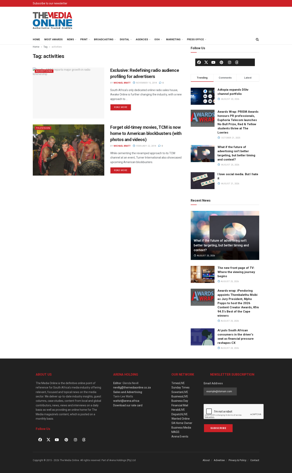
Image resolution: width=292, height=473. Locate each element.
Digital (124, 39)
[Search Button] (257, 39)
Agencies (142, 39)
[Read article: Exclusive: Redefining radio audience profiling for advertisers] (68, 92)
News (70, 39)
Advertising (44, 71)
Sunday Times (180, 387)
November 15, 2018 (146, 83)
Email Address (213, 383)
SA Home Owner (181, 423)
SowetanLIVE (179, 392)
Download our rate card (127, 405)
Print (84, 39)
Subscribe (218, 428)
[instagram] (229, 62)
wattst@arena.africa (126, 400)
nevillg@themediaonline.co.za (132, 387)
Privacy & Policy (237, 460)
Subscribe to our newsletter (50, 3)
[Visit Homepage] (53, 20)
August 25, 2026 (205, 255)
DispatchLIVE (179, 414)
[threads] (237, 62)
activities (57, 46)
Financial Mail (179, 405)
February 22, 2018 (145, 146)
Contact (254, 460)
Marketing (173, 39)
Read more (122, 106)
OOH (157, 39)
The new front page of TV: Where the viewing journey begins (236, 272)
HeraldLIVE (178, 409)
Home (36, 39)
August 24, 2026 (229, 348)
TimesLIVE (178, 383)
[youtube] (213, 62)
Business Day (179, 400)
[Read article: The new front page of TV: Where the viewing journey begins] (203, 274)
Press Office (195, 39)
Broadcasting (103, 39)
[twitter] (206, 62)
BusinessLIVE (179, 396)
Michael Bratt (122, 83)
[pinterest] (221, 62)
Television (43, 128)
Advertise (219, 460)
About (206, 460)
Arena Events (179, 436)
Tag (45, 46)
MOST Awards (53, 39)
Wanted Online (180, 418)
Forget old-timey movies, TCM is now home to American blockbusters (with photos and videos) (146, 133)
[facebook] (199, 62)
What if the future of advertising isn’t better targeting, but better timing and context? (221, 245)
